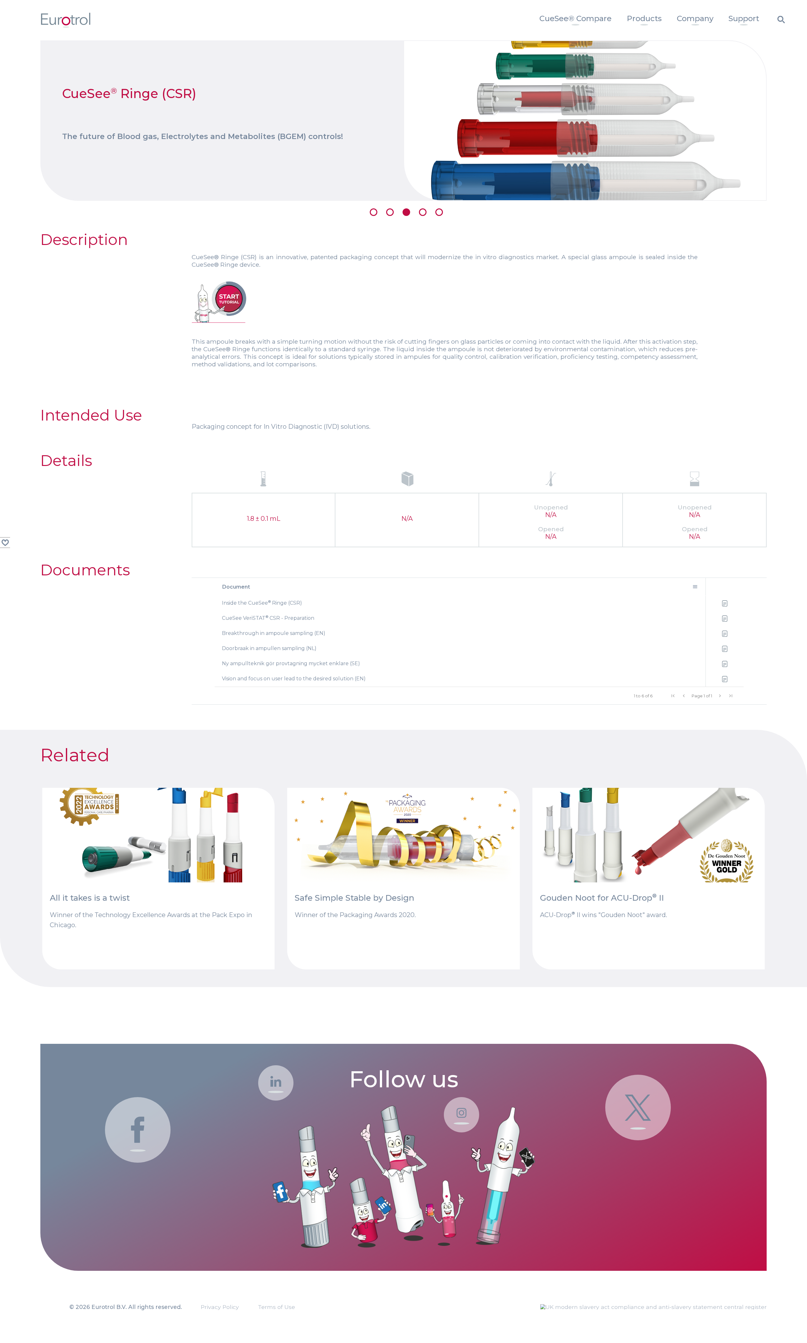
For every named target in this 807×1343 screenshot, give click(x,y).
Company (695, 18)
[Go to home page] (65, 25)
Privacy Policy (220, 1307)
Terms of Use (276, 1307)
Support (744, 18)
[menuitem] (575, 20)
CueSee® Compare (575, 18)
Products (644, 18)
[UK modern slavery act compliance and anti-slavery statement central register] (653, 1307)
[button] (673, 696)
